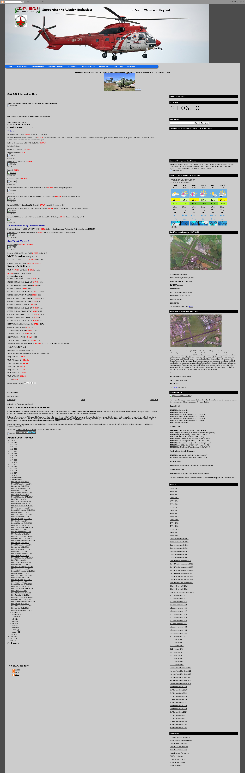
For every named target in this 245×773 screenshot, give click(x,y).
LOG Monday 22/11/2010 (20, 517)
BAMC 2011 (174, 491)
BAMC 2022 (174, 526)
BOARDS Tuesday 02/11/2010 (21, 606)
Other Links (132, 66)
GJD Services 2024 (176, 662)
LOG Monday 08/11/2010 (20, 578)
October (14, 612)
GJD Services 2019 (176, 646)
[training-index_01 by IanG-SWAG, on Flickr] (177, 170)
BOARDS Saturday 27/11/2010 (22, 497)
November (15, 480)
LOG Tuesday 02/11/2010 (20, 604)
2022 (12, 449)
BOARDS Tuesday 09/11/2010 (21, 575)
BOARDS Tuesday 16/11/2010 (21, 545)
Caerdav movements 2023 (179, 551)
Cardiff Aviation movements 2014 (181, 570)
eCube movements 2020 (178, 621)
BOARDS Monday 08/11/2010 (21, 580)
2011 (12, 473)
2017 (12, 460)
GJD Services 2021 (176, 652)
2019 (12, 456)
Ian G (17, 672)
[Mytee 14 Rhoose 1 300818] (180, 396)
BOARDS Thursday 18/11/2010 (22, 536)
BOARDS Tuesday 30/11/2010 (21, 484)
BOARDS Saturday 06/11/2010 (22, 588)
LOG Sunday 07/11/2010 (19, 582)
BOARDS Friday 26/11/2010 (21, 501)
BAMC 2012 (174, 494)
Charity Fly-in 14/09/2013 (179, 589)
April (13, 625)
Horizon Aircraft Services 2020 (180, 668)
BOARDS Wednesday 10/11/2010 (23, 571)
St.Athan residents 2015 (178, 696)
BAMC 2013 (174, 498)
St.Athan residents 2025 (178, 728)
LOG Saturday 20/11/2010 (20, 525)
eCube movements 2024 (178, 633)
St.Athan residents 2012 (178, 687)
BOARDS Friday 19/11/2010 (21, 532)
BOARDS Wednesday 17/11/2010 (23, 541)
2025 (12, 442)
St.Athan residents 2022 (178, 718)
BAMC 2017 (174, 510)
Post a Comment (13, 396)
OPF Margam (72, 66)
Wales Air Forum (175, 765)
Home (9, 66)
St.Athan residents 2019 (178, 709)
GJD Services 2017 (176, 639)
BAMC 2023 (174, 529)
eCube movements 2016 (178, 608)
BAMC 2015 (174, 504)
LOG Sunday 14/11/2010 (19, 551)
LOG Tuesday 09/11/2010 (20, 573)
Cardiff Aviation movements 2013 (181, 567)
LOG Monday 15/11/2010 (20, 547)
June (13, 621)
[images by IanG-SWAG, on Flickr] (11, 433)
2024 (12, 445)
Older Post (154, 400)
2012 (12, 471)
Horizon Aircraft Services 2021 (180, 671)
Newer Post (11, 400)
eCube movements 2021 (178, 624)
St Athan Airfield (37, 66)
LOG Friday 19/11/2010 (19, 530)
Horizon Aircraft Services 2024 (180, 680)
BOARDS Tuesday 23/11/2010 (21, 514)
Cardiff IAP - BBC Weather (179, 747)
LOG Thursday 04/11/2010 (20, 595)
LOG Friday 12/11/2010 (19, 560)
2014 (12, 466)
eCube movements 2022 (178, 627)
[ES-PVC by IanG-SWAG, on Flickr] (11, 173)
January (15, 632)
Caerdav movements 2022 (179, 548)
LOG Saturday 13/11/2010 (20, 556)
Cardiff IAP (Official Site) (178, 750)
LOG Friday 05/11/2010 (19, 591)
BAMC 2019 (174, 517)
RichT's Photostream (177, 756)
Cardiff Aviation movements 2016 (181, 576)
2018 (12, 458)
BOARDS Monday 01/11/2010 (21, 610)
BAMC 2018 (174, 513)
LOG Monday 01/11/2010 (20, 608)
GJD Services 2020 (176, 649)
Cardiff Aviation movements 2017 (181, 580)
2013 (12, 469)
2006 (12, 641)
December (15, 477)
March (14, 628)
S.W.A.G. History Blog (177, 759)
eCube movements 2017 (178, 611)
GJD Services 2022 (176, 655)
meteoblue (173, 227)
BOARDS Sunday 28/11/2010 (21, 493)
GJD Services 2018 (176, 643)
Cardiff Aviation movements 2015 (181, 573)
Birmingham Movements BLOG (181, 740)
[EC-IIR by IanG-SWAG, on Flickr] (11, 220)
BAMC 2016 (174, 507)
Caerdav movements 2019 (179, 539)
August (14, 617)
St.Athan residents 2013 (178, 690)
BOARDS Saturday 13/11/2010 (22, 558)
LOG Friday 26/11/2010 (19, 499)
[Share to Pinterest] (34, 383)
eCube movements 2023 (178, 630)
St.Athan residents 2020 (178, 712)
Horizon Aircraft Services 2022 (180, 674)
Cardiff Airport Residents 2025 (180, 561)
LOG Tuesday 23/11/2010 (20, 512)
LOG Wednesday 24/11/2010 (21, 508)
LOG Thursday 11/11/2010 (20, 564)
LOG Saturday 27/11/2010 (20, 495)
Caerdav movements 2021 (179, 545)
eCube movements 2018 (178, 614)
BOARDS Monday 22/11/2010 (21, 519)
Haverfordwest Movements (179, 753)
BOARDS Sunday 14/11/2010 (21, 554)
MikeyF (78, 419)
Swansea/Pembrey (55, 66)
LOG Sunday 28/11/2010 (19, 490)
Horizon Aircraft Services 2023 (180, 677)
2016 (12, 462)
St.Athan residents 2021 (178, 715)
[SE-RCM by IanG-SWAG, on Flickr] (12, 164)
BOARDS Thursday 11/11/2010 (22, 567)
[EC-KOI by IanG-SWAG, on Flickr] (11, 199)
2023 (12, 447)
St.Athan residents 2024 (178, 725)
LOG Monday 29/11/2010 (20, 486)
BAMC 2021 (174, 523)
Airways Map (104, 66)
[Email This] (25, 383)
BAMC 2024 (174, 532)
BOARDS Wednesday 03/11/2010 (23, 601)
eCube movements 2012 (178, 595)
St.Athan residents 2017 (178, 702)
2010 (12, 475)
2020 (12, 453)
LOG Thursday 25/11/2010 (20, 503)
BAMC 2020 (174, 520)
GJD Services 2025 (176, 665)
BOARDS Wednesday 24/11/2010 (23, 510)
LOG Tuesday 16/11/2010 (20, 543)
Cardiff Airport (21, 66)
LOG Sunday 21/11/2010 (19, 521)
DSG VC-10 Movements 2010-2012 (182, 592)
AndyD (69, 419)
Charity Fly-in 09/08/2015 (179, 586)
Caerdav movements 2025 (179, 557)
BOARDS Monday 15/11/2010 (21, 549)
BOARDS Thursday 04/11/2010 (22, 597)
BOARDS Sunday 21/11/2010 (21, 523)
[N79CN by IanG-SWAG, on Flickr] (11, 155)
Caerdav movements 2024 (179, 554)
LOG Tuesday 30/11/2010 (20, 482)
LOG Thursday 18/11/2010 (20, 534)
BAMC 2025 (174, 536)
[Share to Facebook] (32, 383)
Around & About (88, 66)
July (13, 619)
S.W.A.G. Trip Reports (177, 762)
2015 (12, 464)
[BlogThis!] (27, 383)
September (16, 614)
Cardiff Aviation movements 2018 (181, 583)
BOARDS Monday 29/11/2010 (21, 488)
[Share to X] (30, 383)
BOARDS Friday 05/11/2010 (21, 593)
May (13, 623)
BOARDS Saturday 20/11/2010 (22, 527)
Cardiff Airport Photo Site (178, 744)
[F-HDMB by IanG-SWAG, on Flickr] (12, 190)
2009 (12, 634)
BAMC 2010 (174, 488)
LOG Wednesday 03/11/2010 (21, 599)
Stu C (17, 675)
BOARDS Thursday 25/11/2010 (22, 506)
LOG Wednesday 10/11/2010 (21, 569)
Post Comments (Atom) (25, 404)
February (15, 630)
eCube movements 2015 (178, 605)
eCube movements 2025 (178, 636)
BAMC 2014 (174, 501)
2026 (12, 440)
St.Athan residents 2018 (178, 706)
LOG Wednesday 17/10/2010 (21, 538)
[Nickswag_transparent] (12, 105)
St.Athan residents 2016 (178, 699)
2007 (12, 638)
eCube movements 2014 (178, 602)
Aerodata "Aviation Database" (180, 737)
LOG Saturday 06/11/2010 (20, 586)
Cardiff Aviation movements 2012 (181, 564)
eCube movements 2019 (178, 617)
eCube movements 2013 (178, 599)
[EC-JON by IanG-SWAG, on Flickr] (11, 181)
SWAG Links (118, 66)
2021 (12, 451)
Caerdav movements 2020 (179, 542)
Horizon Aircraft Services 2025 (180, 684)
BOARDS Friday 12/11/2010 (21, 562)
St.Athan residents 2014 (178, 693)
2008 (12, 636)
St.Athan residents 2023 (178, 721)
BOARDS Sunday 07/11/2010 (21, 584)
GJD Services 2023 (176, 658)
